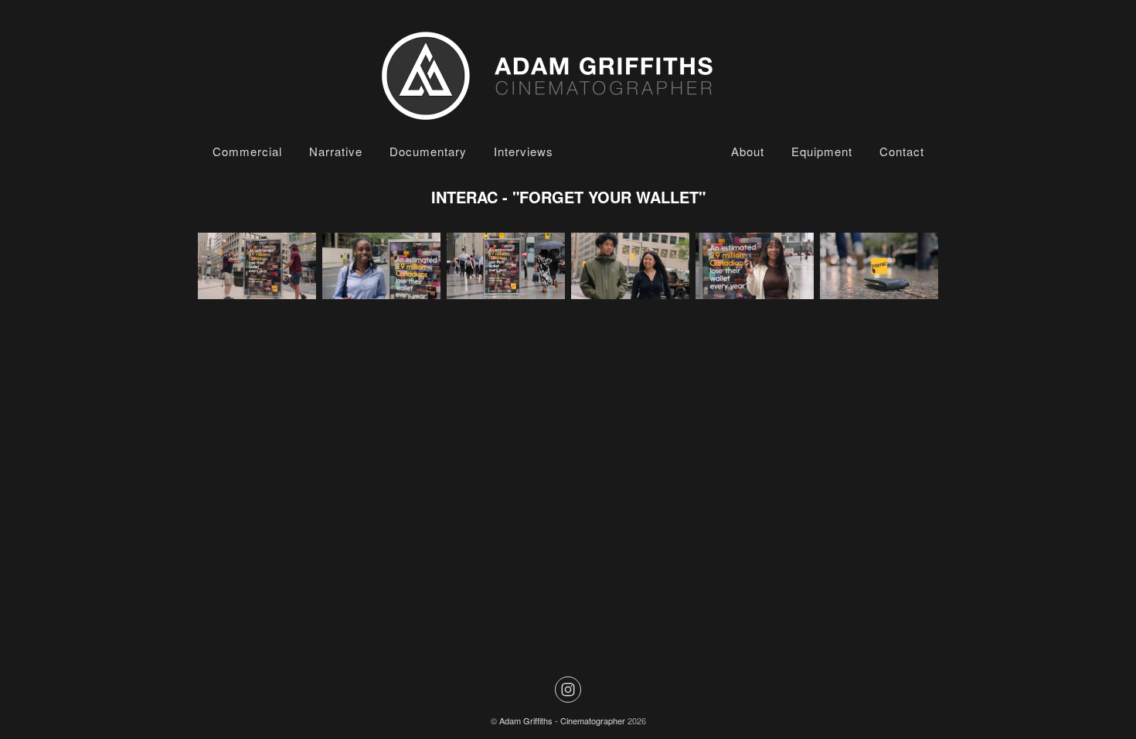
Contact (901, 151)
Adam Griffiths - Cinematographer (562, 720)
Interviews (523, 151)
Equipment (821, 151)
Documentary (428, 151)
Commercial (247, 151)
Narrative (335, 151)
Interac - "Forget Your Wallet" (568, 197)
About (747, 151)
